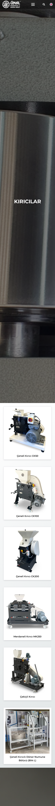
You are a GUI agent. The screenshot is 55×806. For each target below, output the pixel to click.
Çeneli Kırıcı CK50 (27, 456)
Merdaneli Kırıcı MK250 (27, 636)
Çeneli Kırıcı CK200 (27, 576)
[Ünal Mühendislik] (11, 4)
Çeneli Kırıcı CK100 (27, 516)
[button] (33, 4)
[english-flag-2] (51, 4)
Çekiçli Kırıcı (27, 696)
